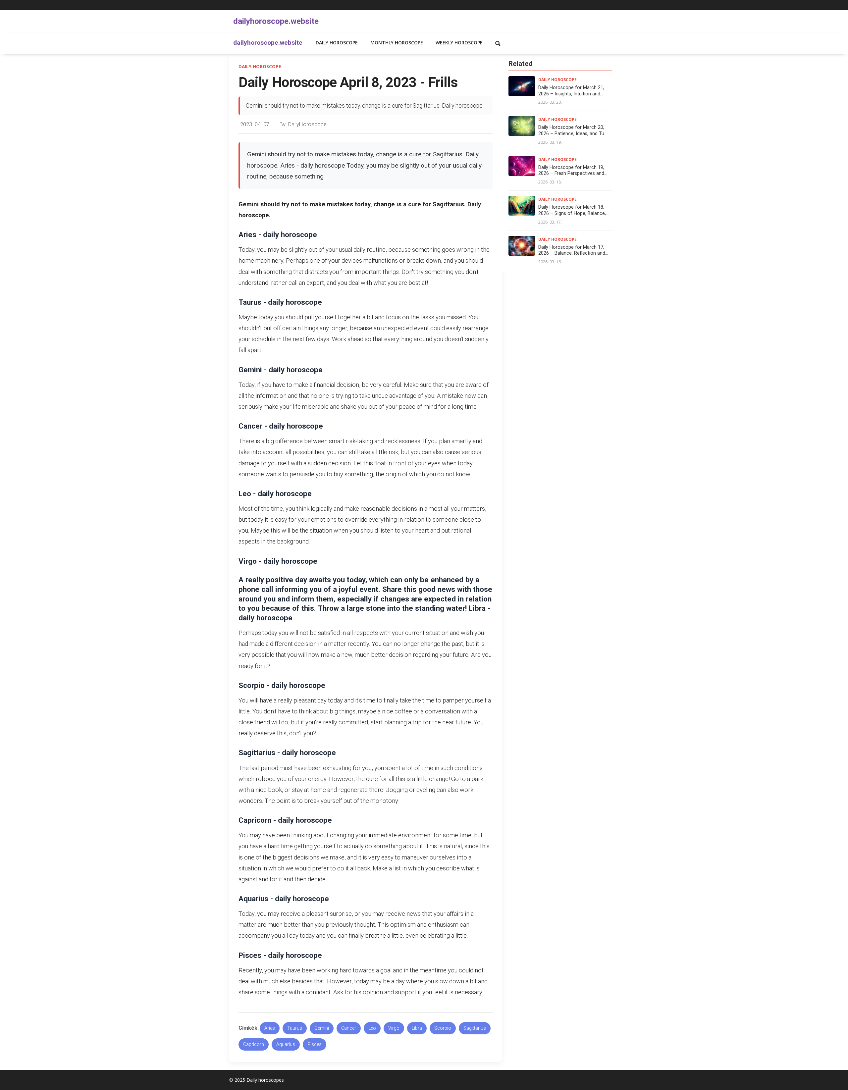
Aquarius (285, 1044)
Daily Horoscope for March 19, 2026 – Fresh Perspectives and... (572, 171)
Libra (417, 1028)
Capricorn (253, 1044)
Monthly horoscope (396, 42)
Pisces (314, 1044)
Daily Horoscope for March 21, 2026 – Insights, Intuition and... (571, 91)
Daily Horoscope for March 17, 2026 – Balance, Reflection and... (573, 250)
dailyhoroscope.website (276, 21)
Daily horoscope (337, 42)
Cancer (348, 1028)
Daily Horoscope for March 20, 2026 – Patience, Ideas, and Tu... (572, 130)
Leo (372, 1028)
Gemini (321, 1028)
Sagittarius (474, 1028)
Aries (269, 1028)
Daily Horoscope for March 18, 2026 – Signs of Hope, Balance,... (573, 210)
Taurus (294, 1028)
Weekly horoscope (459, 42)
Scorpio (442, 1028)
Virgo (393, 1028)
